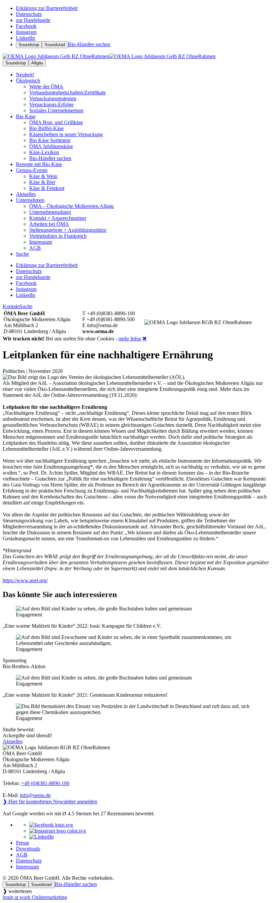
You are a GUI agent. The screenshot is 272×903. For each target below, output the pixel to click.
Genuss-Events (31, 170)
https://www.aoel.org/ (25, 580)
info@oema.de (35, 795)
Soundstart (54, 44)
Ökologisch (28, 80)
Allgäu (37, 62)
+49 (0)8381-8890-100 (45, 783)
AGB (22, 855)
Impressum (27, 866)
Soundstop (29, 44)
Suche (26, 306)
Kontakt (11, 306)
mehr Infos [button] (129, 338)
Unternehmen (30, 200)
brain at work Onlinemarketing (35, 897)
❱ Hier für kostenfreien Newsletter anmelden (50, 801)
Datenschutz (29, 860)
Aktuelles (13, 741)
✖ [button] (144, 338)
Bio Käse (25, 116)
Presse (22, 843)
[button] (136, 617)
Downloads (28, 849)
